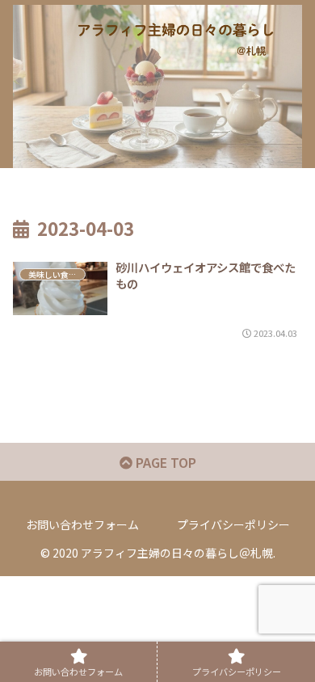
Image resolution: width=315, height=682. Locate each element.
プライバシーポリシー (233, 524)
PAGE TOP (164, 462)
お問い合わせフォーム (82, 524)
